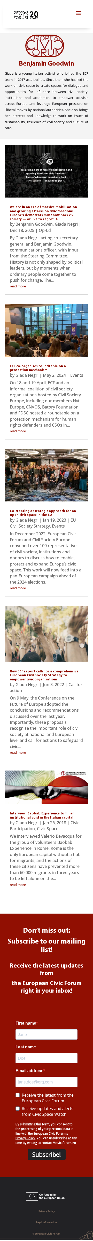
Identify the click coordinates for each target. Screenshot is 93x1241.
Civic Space (47, 828)
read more (18, 286)
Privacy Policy (46, 1211)
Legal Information (46, 1222)
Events (76, 375)
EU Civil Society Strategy (43, 523)
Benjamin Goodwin (34, 224)
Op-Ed (45, 230)
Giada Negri (66, 224)
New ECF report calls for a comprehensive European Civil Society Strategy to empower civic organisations (44, 675)
